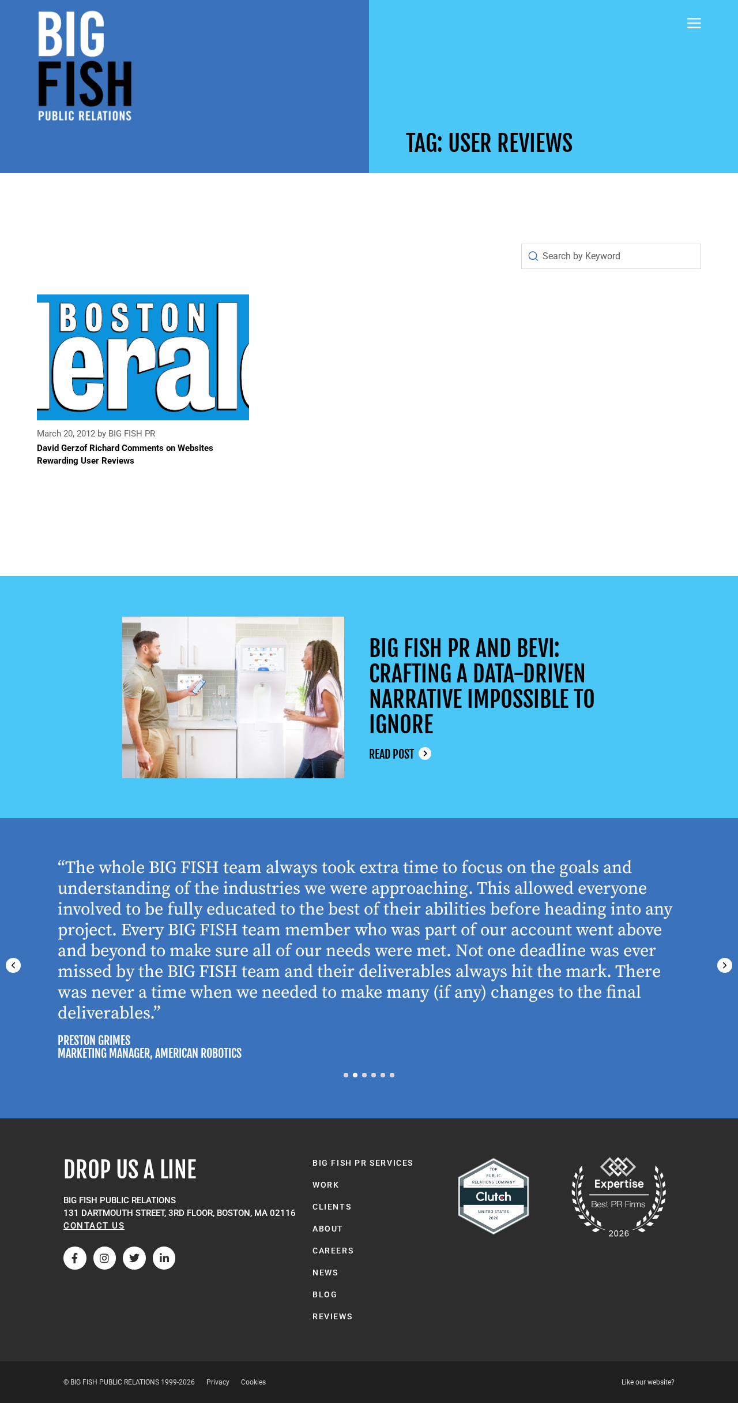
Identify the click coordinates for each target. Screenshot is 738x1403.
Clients (331, 1206)
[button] (724, 965)
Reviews (332, 1316)
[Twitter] (134, 1258)
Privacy (217, 1382)
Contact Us (94, 1226)
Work (325, 1184)
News (325, 1272)
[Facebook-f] (74, 1258)
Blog (324, 1294)
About (328, 1228)
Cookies (253, 1382)
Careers (332, 1250)
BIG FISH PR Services (362, 1162)
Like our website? (648, 1382)
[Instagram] (104, 1258)
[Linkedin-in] (164, 1258)
